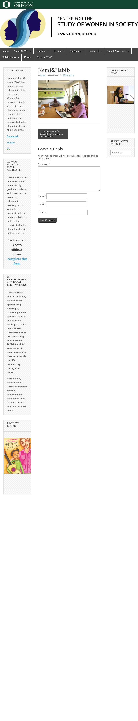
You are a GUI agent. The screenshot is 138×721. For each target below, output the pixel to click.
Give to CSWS (45, 57)
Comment (44, 164)
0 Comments (68, 75)
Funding (41, 51)
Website (42, 212)
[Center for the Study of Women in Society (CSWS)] (69, 28)
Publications (9, 57)
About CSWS (21, 51)
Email (41, 204)
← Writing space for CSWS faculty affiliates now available (51, 134)
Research (94, 51)
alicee (42, 75)
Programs (75, 51)
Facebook (12, 136)
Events (57, 51)
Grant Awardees (116, 51)
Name (42, 196)
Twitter (11, 142)
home (6, 51)
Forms (27, 57)
